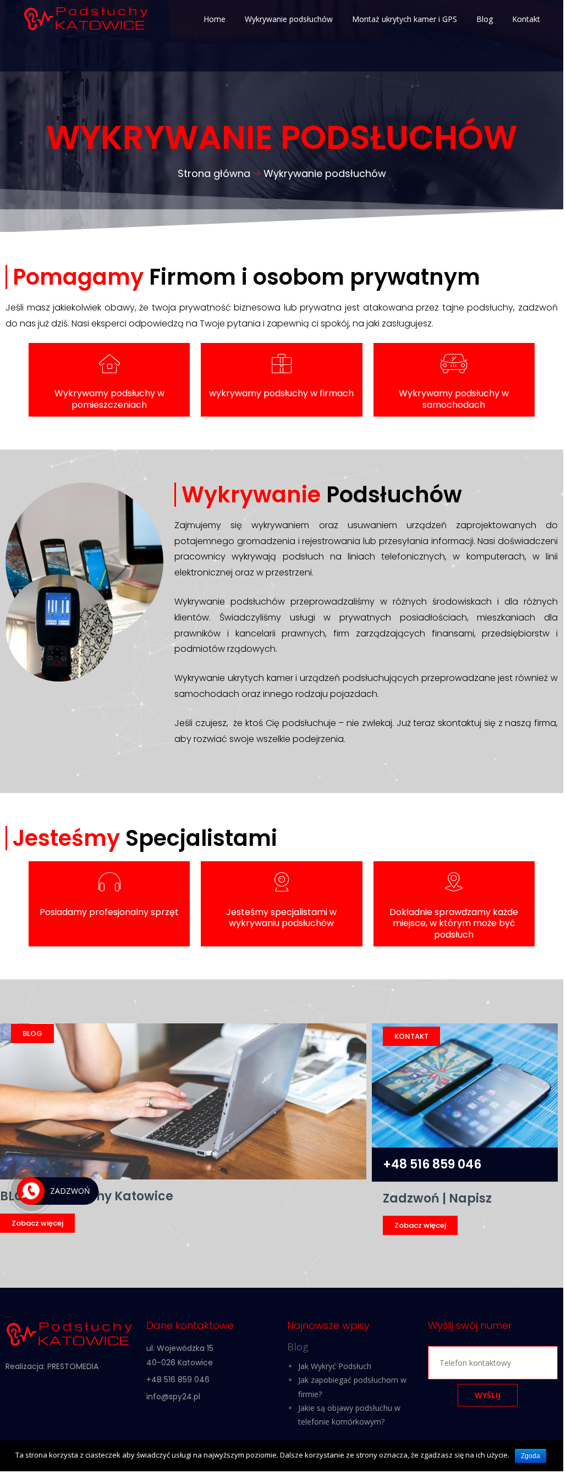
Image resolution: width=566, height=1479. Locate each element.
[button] (37, 1223)
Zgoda (530, 1456)
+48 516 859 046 (432, 1164)
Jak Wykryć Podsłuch (334, 1366)
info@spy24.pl (173, 1396)
